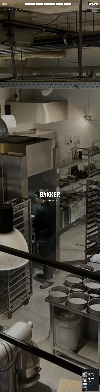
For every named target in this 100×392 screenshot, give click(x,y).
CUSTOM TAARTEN (49, 4)
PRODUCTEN (29, 4)
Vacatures (11, 9)
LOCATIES (59, 4)
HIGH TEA (39, 4)
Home (5, 9)
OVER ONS (67, 4)
